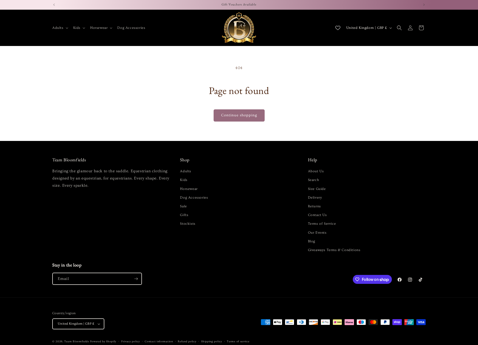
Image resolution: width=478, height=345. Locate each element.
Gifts (184, 215)
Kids (183, 180)
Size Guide (317, 189)
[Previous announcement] (54, 4)
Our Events (317, 233)
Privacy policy (130, 341)
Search (313, 180)
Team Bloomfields (76, 341)
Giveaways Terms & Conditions (334, 250)
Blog (311, 241)
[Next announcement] (423, 4)
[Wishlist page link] (337, 27)
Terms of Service (322, 224)
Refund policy (187, 341)
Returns (314, 206)
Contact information (159, 341)
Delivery (315, 198)
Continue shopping (239, 115)
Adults (185, 171)
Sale (183, 206)
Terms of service (238, 341)
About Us (316, 171)
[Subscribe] (135, 279)
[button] (59, 28)
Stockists (187, 224)
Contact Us (317, 215)
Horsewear (188, 189)
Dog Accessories (194, 198)
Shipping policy (211, 341)
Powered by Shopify (103, 341)
